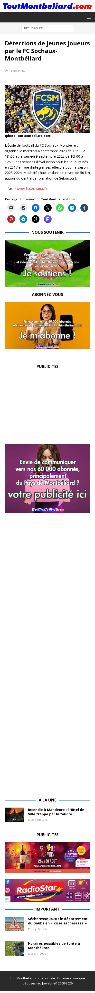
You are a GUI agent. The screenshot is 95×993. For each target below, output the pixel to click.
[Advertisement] (46, 408)
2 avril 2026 (38, 953)
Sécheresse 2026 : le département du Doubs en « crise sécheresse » (58, 920)
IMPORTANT (48, 909)
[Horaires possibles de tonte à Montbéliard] (14, 948)
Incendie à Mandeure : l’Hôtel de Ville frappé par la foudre (56, 811)
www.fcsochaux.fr (32, 188)
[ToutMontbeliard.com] (47, 9)
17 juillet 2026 (40, 929)
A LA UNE (47, 800)
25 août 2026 (39, 819)
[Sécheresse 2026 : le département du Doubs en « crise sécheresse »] (14, 924)
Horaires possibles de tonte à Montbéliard (54, 945)
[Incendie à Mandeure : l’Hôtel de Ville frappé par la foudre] (14, 815)
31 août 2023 (18, 71)
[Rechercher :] (47, 28)
